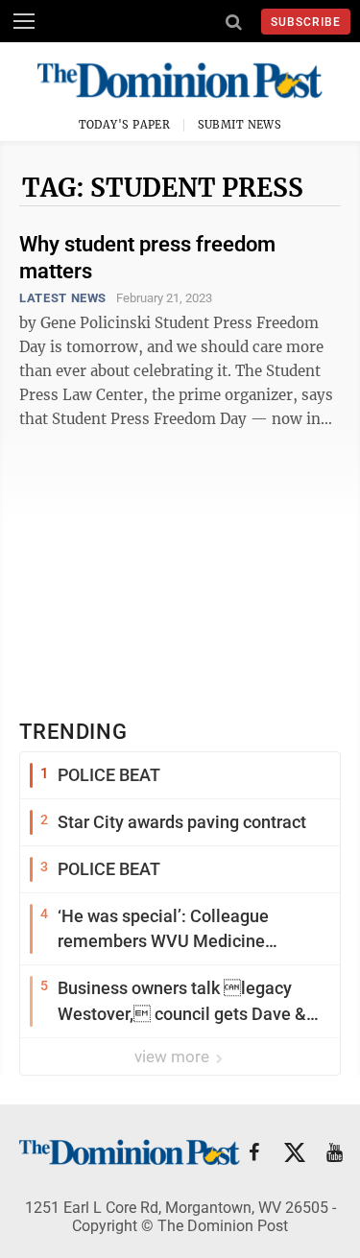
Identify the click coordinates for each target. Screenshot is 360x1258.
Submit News (240, 124)
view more (173, 1056)
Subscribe (306, 22)
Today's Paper (125, 124)
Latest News (63, 298)
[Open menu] (24, 21)
